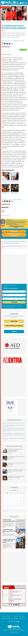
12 (14, 500)
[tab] (8, 587)
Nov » (6, 510)
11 (10, 500)
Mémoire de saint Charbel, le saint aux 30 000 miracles (16, 464)
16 (4, 503)
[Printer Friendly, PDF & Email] (23, 49)
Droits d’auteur (14, 618)
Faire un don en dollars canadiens (14, 234)
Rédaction (16, 40)
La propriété (15, 616)
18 (10, 503)
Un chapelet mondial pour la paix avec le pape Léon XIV (16, 457)
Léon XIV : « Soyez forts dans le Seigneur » (11, 423)
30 (4, 507)
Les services (22, 616)
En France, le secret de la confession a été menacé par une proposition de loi (16, 470)
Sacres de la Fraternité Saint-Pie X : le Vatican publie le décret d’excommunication (15, 450)
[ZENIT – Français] (8, 2)
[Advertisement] (14, 268)
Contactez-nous (22, 618)
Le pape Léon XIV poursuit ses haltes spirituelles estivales (9, 541)
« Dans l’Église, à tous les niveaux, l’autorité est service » (14, 438)
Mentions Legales (6, 618)
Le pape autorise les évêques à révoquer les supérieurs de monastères (16, 477)
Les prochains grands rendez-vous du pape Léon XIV (9, 531)
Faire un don (14, 231)
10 (7, 500)
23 (4, 505)
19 (14, 503)
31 (7, 507)
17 (7, 503)
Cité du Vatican (4, 7)
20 (17, 503)
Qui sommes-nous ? (7, 616)
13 (17, 500)
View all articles (5, 215)
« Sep (4, 510)
